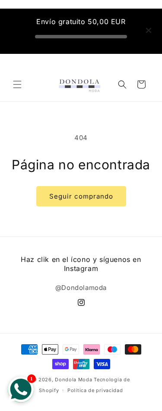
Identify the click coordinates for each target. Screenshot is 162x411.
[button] (17, 84)
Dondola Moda (73, 380)
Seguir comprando (81, 196)
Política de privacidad (95, 390)
